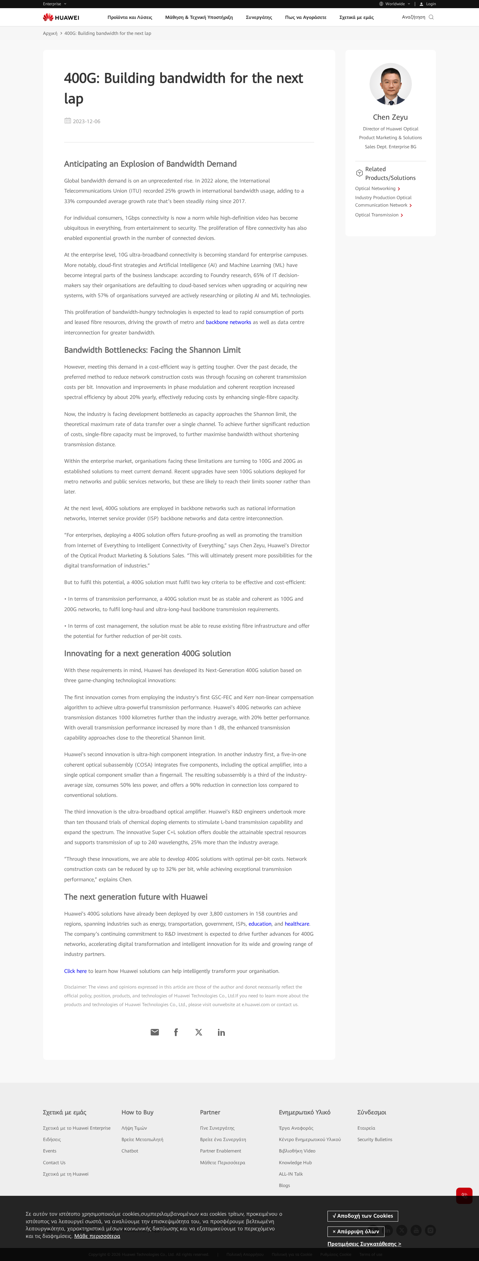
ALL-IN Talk (291, 1174)
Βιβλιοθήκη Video (297, 1150)
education (260, 924)
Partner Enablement (220, 1150)
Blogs (284, 1185)
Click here (75, 971)
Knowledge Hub (295, 1162)
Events (49, 1150)
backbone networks (228, 322)
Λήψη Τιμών (134, 1128)
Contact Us (54, 1162)
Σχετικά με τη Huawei (66, 1174)
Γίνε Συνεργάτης (217, 1128)
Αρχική (50, 33)
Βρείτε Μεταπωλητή (142, 1139)
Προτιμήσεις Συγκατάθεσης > (364, 1244)
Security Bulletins (374, 1139)
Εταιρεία (366, 1128)
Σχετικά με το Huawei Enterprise (76, 1128)
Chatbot (130, 1150)
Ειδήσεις (52, 1139)
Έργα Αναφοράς (296, 1128)
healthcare (297, 924)
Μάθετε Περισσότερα (222, 1162)
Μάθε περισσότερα (97, 1236)
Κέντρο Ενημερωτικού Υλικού (310, 1139)
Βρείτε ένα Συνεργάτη (223, 1139)
